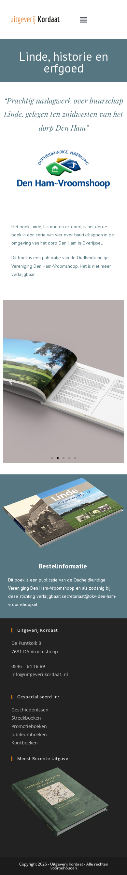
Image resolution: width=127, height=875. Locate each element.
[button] (84, 19)
